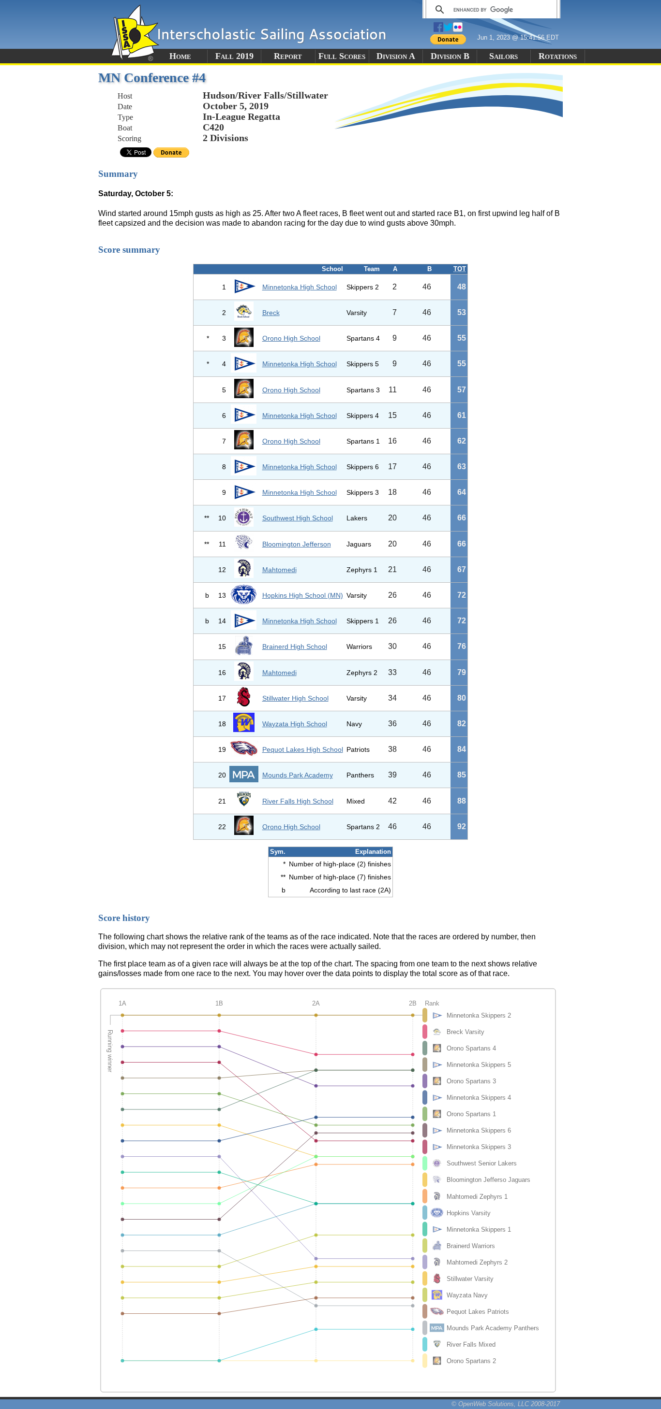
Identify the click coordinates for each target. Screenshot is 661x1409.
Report (288, 56)
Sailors (503, 56)
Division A (395, 56)
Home (180, 56)
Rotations (558, 56)
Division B (450, 56)
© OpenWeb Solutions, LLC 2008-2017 (505, 1404)
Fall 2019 (234, 56)
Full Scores (341, 56)
